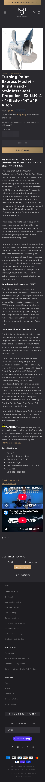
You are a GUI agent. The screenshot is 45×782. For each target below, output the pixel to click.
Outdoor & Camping (13, 634)
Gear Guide (9, 653)
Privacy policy (33, 769)
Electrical (9, 597)
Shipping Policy (11, 699)
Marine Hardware (12, 607)
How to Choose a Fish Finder (17, 658)
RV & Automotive (12, 628)
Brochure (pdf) (9, 483)
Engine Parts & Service (14, 639)
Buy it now (22, 150)
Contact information (23, 777)
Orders (8, 683)
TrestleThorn (20, 766)
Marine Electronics (13, 602)
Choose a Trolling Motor (15, 664)
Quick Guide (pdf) (10, 480)
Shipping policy (31, 773)
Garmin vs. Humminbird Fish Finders (20, 669)
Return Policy (10, 704)
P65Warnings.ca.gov (11, 443)
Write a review (22, 567)
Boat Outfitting (11, 592)
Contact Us (9, 694)
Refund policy (20, 769)
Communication (12, 618)
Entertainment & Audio (15, 623)
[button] (4, 12)
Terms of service (17, 773)
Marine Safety (10, 613)
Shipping (21, 114)
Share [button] (6, 538)
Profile (7, 688)
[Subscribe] (37, 730)
